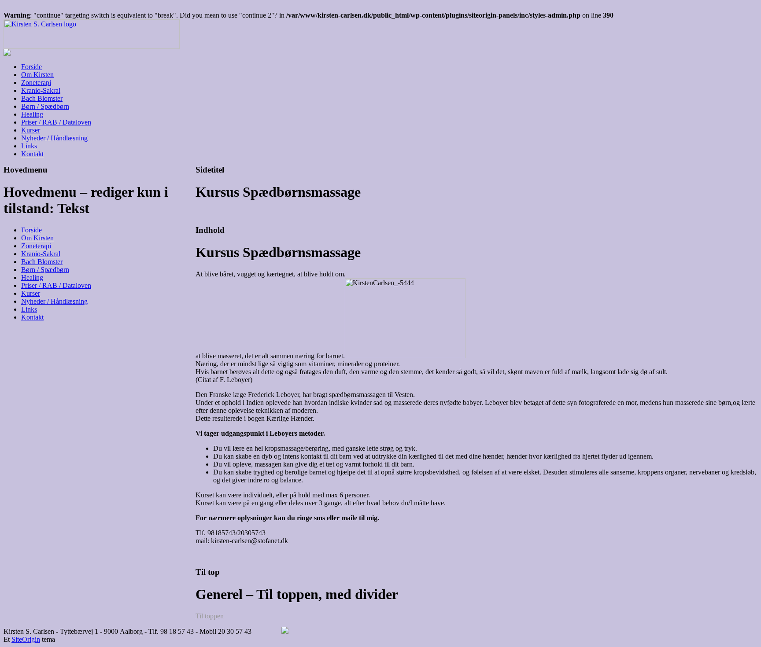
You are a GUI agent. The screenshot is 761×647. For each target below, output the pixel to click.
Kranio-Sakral (40, 90)
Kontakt (32, 154)
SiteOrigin (25, 639)
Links (29, 146)
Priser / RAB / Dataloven (56, 122)
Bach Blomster (42, 98)
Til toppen (210, 616)
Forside (31, 66)
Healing (32, 114)
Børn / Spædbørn (45, 106)
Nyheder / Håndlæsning (54, 138)
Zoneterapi (36, 82)
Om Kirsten (37, 74)
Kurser (30, 130)
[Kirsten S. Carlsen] (92, 46)
